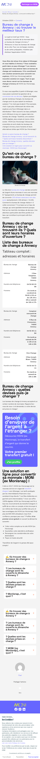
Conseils (19, 20)
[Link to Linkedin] (24, 711)
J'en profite (13, 461)
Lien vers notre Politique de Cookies (13, 743)
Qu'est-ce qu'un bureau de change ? (15, 134)
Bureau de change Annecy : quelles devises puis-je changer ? (18, 142)
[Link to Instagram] (20, 711)
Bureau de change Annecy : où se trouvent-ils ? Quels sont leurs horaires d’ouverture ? (19, 137)
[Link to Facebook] (16, 711)
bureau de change (18, 190)
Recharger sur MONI (29, 4)
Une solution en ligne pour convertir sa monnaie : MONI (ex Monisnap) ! (17, 147)
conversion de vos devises (12, 96)
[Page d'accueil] (6, 4)
